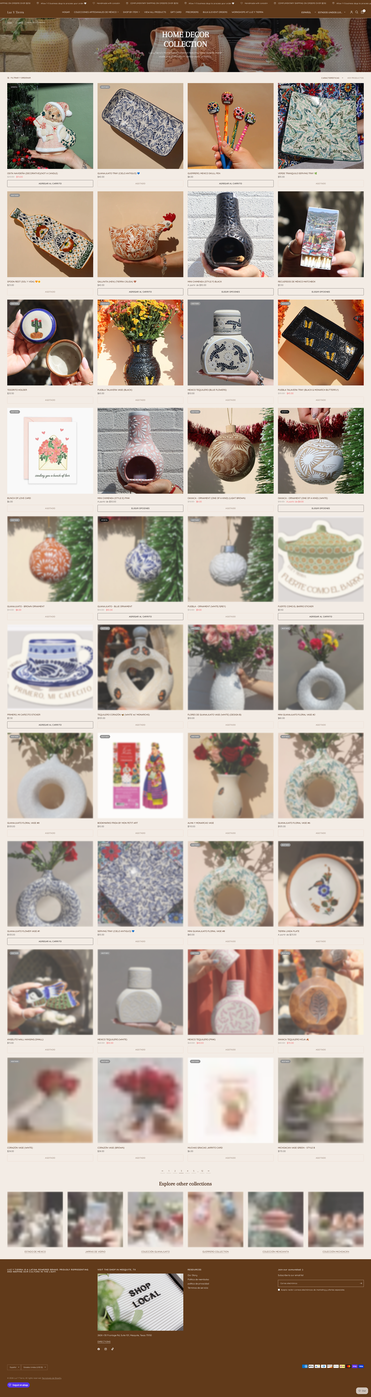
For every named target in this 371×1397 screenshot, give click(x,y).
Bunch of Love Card (19, 498)
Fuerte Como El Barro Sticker (295, 606)
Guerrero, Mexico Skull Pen (204, 173)
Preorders (192, 12)
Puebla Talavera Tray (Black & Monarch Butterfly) (308, 389)
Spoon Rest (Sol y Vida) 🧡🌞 (24, 281)
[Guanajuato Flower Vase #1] (50, 884)
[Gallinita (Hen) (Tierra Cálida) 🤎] (140, 234)
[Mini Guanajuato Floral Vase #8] (231, 884)
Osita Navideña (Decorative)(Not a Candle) (32, 173)
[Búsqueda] (357, 12)
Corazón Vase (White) (20, 1147)
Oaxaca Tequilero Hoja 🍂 (293, 1039)
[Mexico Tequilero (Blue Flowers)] (231, 342)
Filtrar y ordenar (21, 78)
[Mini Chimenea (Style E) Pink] (140, 451)
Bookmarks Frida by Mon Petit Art (118, 823)
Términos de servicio (198, 1287)
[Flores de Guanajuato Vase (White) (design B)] (231, 667)
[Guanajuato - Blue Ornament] (140, 559)
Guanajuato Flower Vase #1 (23, 931)
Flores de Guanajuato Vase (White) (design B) (214, 714)
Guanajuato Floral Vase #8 (23, 823)
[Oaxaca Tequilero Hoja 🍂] (321, 992)
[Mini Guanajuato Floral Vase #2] (321, 667)
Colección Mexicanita (276, 1251)
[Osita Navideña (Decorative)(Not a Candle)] (50, 126)
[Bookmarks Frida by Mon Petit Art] (140, 775)
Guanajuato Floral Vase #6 (294, 823)
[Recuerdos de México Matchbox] (321, 234)
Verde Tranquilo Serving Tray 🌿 (297, 173)
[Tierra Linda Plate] (321, 884)
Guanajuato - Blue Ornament (115, 606)
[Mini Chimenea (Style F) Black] (231, 234)
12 (202, 1171)
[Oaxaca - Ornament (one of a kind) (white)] (321, 451)
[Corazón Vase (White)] (50, 1100)
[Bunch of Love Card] (50, 451)
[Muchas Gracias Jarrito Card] (231, 1100)
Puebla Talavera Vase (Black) (115, 389)
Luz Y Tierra (15, 12)
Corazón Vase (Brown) (111, 1147)
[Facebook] (101, 1349)
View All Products (155, 12)
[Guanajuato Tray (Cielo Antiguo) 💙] (140, 126)
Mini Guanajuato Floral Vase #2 (296, 714)
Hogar (66, 12)
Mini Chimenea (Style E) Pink (114, 498)
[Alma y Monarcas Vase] (231, 775)
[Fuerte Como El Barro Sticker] (321, 559)
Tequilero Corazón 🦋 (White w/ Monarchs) (124, 714)
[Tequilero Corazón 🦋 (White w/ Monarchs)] (140, 667)
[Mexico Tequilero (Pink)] (231, 992)
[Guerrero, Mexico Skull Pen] (231, 126)
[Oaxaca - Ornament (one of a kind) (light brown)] (231, 451)
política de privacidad (198, 1283)
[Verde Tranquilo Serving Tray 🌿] (321, 126)
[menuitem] (66, 12)
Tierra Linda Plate (288, 931)
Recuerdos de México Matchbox (296, 281)
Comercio (19, 22)
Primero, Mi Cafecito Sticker (23, 714)
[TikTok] (114, 1349)
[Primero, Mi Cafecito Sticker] (50, 667)
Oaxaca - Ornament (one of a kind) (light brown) (216, 498)
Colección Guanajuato (155, 1251)
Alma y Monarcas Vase (201, 823)
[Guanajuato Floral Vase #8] (50, 775)
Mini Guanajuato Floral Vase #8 (206, 931)
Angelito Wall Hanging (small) (25, 1039)
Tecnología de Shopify (51, 1378)
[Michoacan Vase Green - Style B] (321, 1100)
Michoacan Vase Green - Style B (296, 1147)
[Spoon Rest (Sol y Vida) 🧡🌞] (50, 234)
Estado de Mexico (35, 1251)
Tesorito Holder (17, 389)
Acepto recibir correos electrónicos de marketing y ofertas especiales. (313, 1290)
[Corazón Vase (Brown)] (140, 1100)
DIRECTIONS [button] (104, 1341)
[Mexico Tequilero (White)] (140, 992)
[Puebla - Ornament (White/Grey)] (231, 559)
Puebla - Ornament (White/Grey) (207, 606)
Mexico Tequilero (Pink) (201, 1039)
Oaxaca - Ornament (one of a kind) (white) (303, 498)
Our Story (192, 1275)
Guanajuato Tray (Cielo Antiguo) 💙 (119, 173)
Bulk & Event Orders (215, 12)
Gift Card (175, 12)
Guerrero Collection (215, 1251)
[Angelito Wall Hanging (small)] (50, 992)
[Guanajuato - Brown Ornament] (50, 559)
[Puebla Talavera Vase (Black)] (140, 342)
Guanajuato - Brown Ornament (25, 606)
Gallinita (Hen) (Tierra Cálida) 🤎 (117, 281)
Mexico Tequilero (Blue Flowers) (207, 389)
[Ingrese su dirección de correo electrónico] (361, 1283)
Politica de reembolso (198, 1279)
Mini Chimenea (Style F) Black (205, 281)
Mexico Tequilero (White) (112, 1039)
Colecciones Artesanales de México (95, 12)
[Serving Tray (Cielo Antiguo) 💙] (140, 884)
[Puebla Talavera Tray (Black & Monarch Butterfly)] (321, 342)
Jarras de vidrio (95, 1251)
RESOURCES (194, 1270)
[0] (362, 12)
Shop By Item (130, 12)
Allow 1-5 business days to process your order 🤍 (86, 3)
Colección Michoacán (336, 1251)
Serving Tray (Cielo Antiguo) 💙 (116, 931)
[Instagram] (107, 1349)
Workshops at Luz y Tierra (247, 12)
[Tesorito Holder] (50, 342)
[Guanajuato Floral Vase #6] (321, 775)
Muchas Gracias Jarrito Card (205, 1147)
